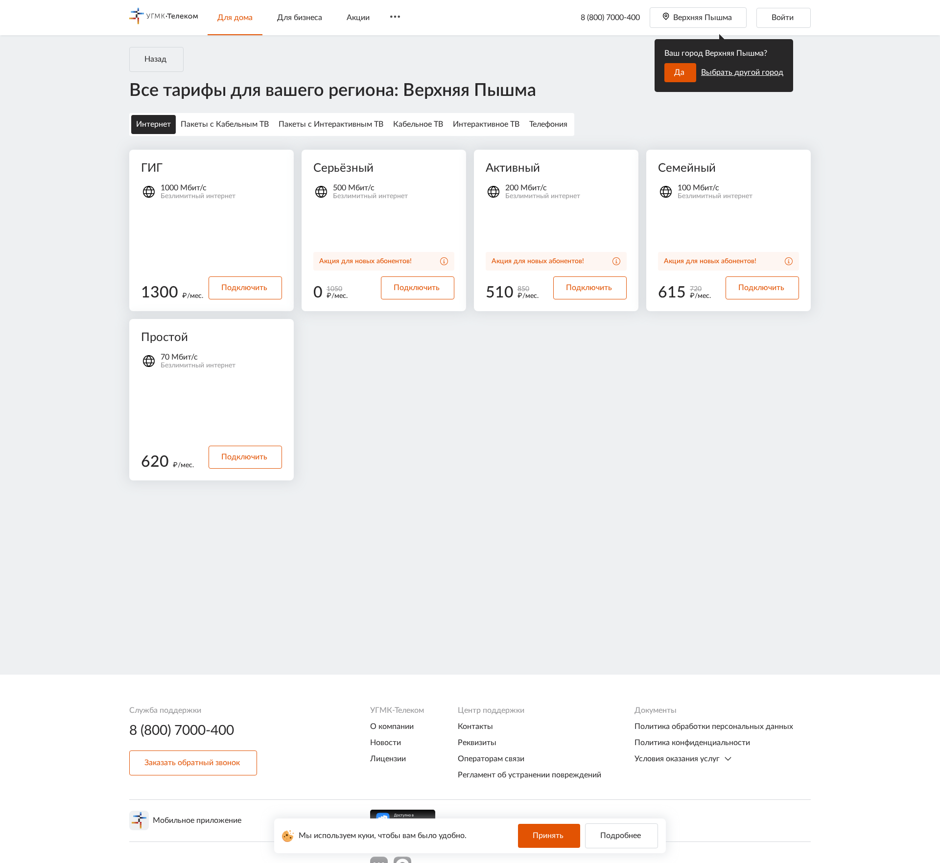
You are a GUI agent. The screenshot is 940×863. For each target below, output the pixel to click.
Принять (548, 836)
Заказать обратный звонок (192, 763)
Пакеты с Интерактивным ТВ (331, 124)
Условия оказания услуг (677, 759)
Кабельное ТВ (418, 124)
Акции (358, 18)
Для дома (235, 18)
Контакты (475, 726)
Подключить (244, 288)
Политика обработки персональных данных (713, 726)
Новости (385, 743)
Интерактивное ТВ (486, 124)
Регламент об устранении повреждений (529, 775)
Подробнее (620, 836)
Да (679, 72)
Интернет (153, 124)
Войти (783, 18)
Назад (155, 59)
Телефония (548, 124)
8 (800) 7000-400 (610, 18)
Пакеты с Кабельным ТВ (225, 124)
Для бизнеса (299, 18)
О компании (392, 726)
